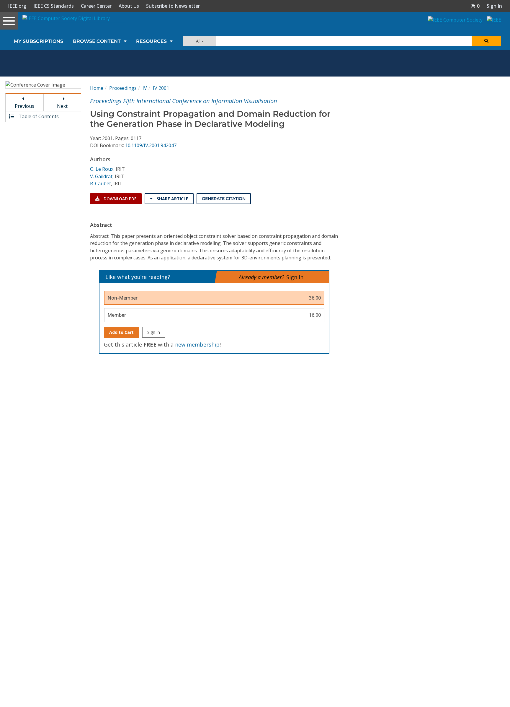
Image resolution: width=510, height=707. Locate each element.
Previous (24, 106)
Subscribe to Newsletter (173, 6)
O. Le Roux (101, 169)
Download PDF (119, 198)
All (199, 41)
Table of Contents (38, 116)
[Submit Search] (486, 41)
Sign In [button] (494, 6)
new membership (197, 344)
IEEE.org (17, 6)
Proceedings (123, 88)
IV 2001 (161, 88)
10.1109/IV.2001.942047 (150, 145)
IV (145, 88)
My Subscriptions (38, 41)
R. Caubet (100, 183)
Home (96, 88)
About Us (129, 6)
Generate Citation (224, 198)
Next (62, 106)
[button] (475, 6)
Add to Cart (121, 332)
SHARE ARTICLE (172, 198)
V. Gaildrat (101, 176)
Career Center (96, 6)
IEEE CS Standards (53, 6)
